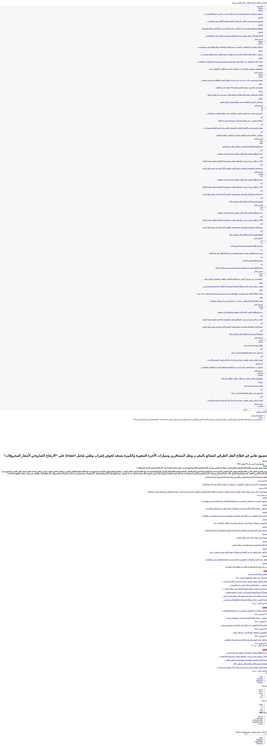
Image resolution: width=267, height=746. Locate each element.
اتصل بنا (260, 406)
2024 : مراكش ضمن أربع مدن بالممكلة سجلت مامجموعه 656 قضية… (243, 656)
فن (262, 108)
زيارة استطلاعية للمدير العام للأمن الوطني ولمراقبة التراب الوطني (240, 154)
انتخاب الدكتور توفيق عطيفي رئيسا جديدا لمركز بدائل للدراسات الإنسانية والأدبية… (235, 360)
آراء (261, 150)
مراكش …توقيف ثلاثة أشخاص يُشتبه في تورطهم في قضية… (246, 618)
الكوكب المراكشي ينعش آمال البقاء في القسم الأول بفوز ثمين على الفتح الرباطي (235, 95)
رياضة (261, 74)
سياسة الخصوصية (257, 722)
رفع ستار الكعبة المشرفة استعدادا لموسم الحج (247, 246)
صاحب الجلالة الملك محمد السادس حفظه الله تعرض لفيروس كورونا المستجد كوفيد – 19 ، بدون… (229, 294)
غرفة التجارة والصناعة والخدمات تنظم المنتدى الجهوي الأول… (245, 660)
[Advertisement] (133, 436)
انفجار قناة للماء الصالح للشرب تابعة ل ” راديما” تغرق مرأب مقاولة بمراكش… (236, 301)
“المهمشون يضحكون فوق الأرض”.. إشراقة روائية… (249, 632)
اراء (262, 706)
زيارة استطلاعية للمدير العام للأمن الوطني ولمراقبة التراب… (246, 653)
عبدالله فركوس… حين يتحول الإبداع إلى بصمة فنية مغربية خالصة (240, 121)
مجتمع (260, 41)
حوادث (260, 174)
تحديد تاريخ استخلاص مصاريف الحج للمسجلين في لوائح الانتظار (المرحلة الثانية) (236, 253)
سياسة (260, 8)
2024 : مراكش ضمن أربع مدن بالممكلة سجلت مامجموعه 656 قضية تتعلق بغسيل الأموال (232, 161)
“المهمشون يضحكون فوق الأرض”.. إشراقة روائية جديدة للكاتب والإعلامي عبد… (236, 69)
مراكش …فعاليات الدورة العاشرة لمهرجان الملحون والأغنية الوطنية (239, 135)
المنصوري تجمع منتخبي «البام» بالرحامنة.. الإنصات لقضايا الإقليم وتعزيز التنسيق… (235, 21)
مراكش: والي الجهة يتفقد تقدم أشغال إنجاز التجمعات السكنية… (245, 640)
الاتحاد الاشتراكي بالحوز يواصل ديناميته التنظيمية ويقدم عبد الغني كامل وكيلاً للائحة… (234, 36)
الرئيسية (260, 6)
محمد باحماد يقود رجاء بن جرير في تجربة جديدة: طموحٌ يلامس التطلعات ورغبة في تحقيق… (232, 80)
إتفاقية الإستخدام (258, 720)
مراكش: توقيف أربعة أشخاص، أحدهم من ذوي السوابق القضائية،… (244, 611)
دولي (261, 141)
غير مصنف (259, 364)
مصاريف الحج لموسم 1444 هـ (253, 260)
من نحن (260, 716)
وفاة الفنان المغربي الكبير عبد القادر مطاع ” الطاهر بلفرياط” (242, 378)
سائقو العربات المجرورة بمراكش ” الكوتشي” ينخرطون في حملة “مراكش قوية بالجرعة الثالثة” (234, 484)
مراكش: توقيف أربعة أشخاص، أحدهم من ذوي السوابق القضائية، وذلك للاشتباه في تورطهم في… (230, 47)
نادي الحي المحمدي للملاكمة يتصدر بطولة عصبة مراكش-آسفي (241, 102)
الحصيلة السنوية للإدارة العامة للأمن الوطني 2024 (246, 201)
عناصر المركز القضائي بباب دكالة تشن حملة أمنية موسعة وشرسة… (243, 625)
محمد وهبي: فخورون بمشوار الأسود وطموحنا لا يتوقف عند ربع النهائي (239, 87)
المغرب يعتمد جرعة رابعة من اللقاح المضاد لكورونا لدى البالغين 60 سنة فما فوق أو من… (232, 286)
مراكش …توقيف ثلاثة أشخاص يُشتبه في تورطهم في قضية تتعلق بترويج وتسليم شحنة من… (231, 54)
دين (261, 240)
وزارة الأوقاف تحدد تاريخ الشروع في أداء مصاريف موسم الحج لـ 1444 (239, 268)
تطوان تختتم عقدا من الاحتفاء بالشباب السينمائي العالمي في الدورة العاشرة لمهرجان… (233, 128)
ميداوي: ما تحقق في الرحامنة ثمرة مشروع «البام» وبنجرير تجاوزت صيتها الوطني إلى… (233, 14)
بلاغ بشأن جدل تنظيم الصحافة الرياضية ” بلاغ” (247, 353)
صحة (261, 273)
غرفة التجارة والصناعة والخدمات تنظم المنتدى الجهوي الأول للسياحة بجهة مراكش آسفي (232, 168)
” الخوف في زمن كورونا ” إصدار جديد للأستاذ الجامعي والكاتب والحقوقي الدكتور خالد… (233, 279)
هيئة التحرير (259, 718)
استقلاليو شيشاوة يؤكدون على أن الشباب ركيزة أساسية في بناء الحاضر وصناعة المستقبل (232, 28)
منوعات (260, 373)
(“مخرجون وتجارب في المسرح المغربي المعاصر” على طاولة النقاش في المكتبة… (234, 113)
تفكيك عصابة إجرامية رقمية (253, 345)
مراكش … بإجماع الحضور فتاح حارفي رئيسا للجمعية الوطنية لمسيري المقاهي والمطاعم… (231, 367)
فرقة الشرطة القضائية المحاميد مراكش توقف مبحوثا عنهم (243, 146)
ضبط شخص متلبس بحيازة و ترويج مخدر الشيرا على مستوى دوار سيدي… (242, 667)
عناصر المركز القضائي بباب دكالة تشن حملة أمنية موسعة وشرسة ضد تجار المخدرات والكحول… (230, 62)
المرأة (261, 306)
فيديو (261, 340)
